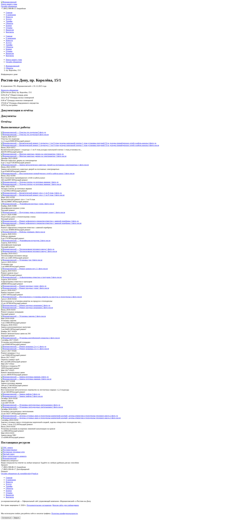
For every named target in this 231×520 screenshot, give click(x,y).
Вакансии (10, 30)
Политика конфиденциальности (64, 513)
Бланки (9, 26)
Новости (9, 17)
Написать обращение (9, 90)
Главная (9, 13)
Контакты (10, 32)
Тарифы (9, 21)
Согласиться (6, 518)
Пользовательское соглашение (39, 505)
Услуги (9, 19)
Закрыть (17, 518)
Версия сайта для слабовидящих (65, 505)
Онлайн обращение (9, 6)
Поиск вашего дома (9, 4)
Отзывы (9, 28)
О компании (11, 15)
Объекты (9, 23)
